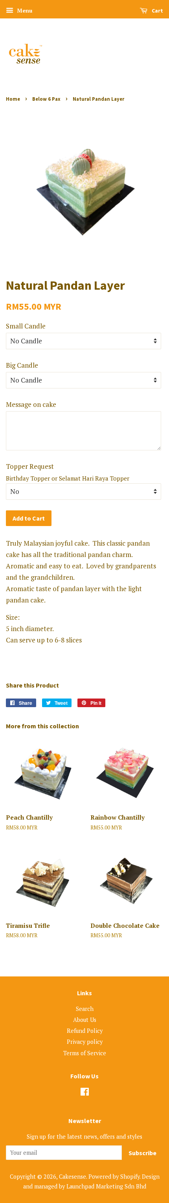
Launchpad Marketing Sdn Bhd (106, 1186)
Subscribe (142, 1153)
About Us (84, 1019)
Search (85, 1008)
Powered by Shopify (114, 1176)
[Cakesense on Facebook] (84, 1093)
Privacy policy (85, 1041)
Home (13, 99)
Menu (23, 10)
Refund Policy (85, 1030)
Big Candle (22, 365)
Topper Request (30, 466)
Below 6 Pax (46, 99)
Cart (157, 10)
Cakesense (72, 1176)
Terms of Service (84, 1053)
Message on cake (31, 404)
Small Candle (26, 325)
